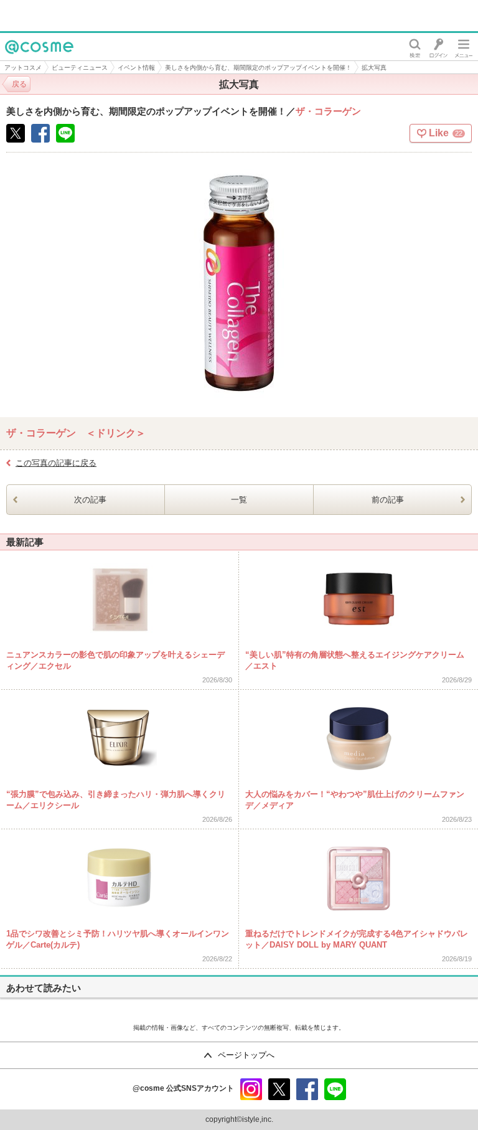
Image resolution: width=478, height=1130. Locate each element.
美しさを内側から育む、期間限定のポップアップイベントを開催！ (258, 67)
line (335, 1089)
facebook (307, 1089)
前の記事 (388, 499)
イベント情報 (136, 67)
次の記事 (90, 499)
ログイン (438, 46)
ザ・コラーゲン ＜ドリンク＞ (76, 433)
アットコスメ (23, 67)
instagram (251, 1089)
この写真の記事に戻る (56, 463)
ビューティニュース (80, 67)
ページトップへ (246, 1055)
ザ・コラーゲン (328, 111)
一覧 (239, 499)
